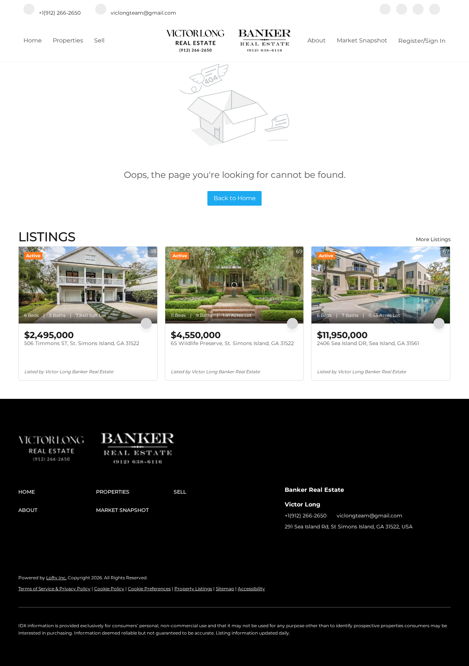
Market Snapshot (362, 40)
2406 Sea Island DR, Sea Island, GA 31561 (368, 343)
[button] (57, 491)
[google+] (434, 10)
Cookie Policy (109, 588)
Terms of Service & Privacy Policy (54, 588)
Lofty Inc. (56, 577)
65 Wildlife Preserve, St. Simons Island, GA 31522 (232, 343)
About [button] (316, 40)
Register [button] (410, 40)
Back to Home (235, 198)
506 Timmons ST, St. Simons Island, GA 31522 (81, 343)
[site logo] (59, 439)
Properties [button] (68, 40)
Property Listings (193, 588)
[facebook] (385, 10)
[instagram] (418, 10)
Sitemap (225, 588)
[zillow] (401, 10)
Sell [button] (99, 40)
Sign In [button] (435, 40)
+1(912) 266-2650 (305, 515)
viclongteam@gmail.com (369, 515)
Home (32, 40)
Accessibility (251, 588)
